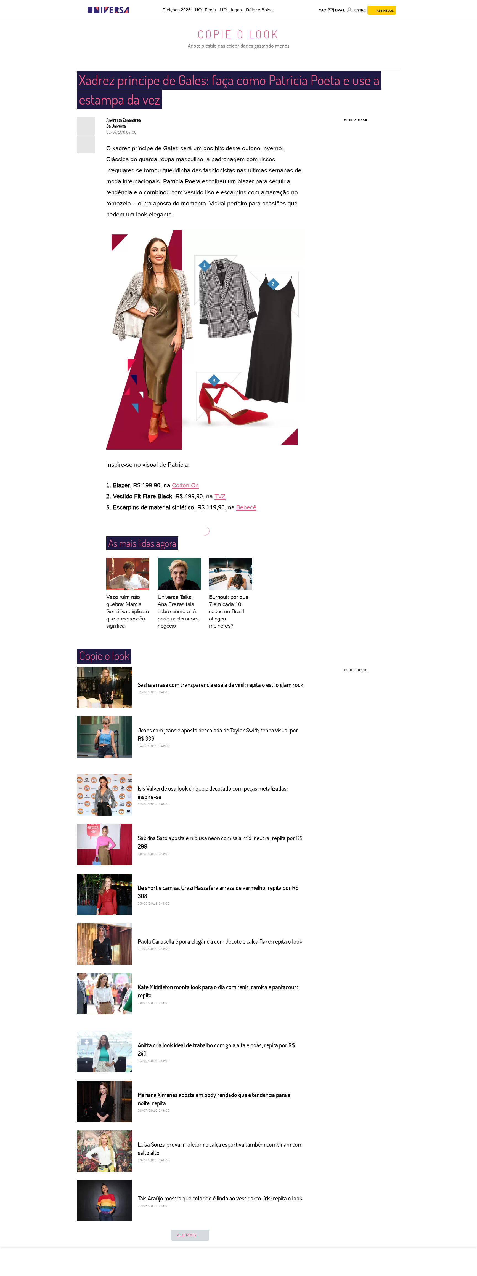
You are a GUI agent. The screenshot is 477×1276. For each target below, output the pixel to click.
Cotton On (185, 485)
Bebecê (246, 507)
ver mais (186, 1235)
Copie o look (238, 34)
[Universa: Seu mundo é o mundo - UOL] (108, 10)
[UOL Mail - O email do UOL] (336, 10)
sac (322, 10)
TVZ (220, 496)
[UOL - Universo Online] (134, 10)
